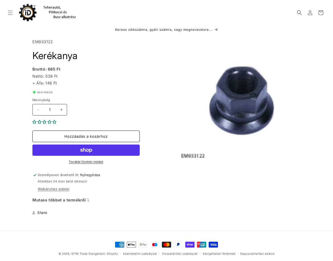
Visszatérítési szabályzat (180, 253)
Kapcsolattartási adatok (257, 253)
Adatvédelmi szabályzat (140, 253)
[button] (10, 12)
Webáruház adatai (53, 189)
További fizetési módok (86, 162)
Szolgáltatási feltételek (219, 253)
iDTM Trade (79, 253)
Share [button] (42, 212)
